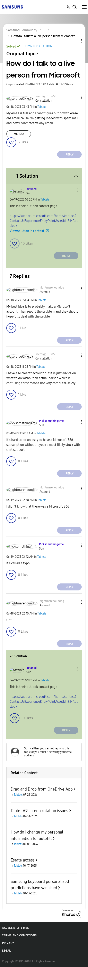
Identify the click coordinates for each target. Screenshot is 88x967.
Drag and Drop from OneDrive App (42, 789)
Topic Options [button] (74, 41)
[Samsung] (12, 7)
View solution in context (27, 231)
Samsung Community (21, 30)
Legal (6, 950)
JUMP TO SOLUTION (38, 46)
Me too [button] (19, 134)
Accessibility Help (16, 928)
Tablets (41, 107)
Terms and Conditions (19, 935)
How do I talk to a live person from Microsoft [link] (43, 36)
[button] (74, 97)
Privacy (8, 943)
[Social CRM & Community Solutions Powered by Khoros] (71, 913)
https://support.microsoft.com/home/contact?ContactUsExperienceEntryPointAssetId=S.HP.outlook (44, 221)
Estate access (23, 860)
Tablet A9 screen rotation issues (39, 810)
